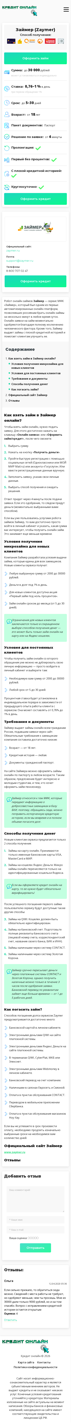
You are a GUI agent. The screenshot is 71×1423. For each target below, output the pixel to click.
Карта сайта (26, 1362)
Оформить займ (35, 58)
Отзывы (12, 400)
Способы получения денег (29, 384)
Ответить (10, 1320)
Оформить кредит (35, 199)
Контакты (44, 1362)
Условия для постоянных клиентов (36, 373)
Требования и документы (29, 378)
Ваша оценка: (18, 1238)
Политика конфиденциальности (35, 1367)
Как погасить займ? (25, 389)
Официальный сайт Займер (26, 395)
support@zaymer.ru (19, 260)
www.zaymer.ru (14, 1152)
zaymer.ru (13, 250)
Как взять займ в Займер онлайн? (30, 358)
